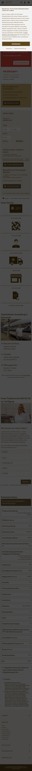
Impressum (9, 48)
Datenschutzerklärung (20, 48)
